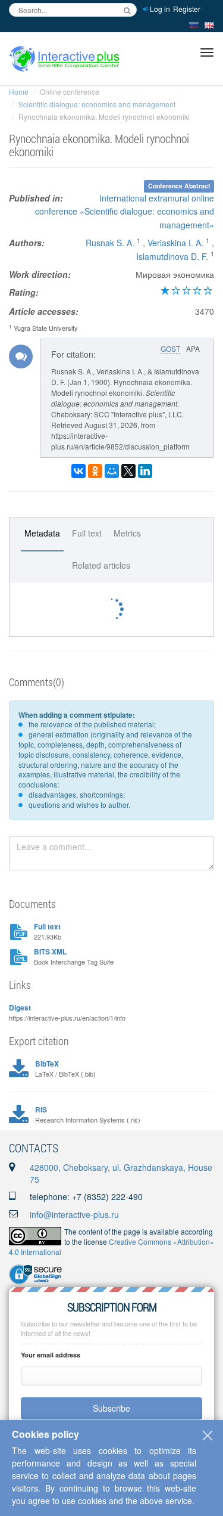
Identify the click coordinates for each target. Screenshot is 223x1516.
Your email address (50, 1354)
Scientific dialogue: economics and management (96, 104)
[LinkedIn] (145, 471)
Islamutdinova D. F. (172, 256)
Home (19, 91)
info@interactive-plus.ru (74, 1214)
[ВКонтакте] (78, 471)
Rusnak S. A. (110, 243)
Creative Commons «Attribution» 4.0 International (111, 1246)
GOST (170, 348)
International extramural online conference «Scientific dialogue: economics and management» (124, 211)
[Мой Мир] (112, 471)
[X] (128, 471)
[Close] (207, 1435)
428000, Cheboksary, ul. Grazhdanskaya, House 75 (121, 1173)
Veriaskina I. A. (175, 243)
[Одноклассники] (95, 471)
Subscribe (111, 1408)
